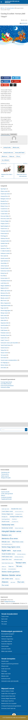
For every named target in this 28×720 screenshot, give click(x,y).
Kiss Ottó (3, 275)
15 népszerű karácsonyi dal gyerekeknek (11, 706)
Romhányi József (5, 335)
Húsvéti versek (4, 258)
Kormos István (4, 278)
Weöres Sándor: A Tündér (7, 691)
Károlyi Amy (3, 273)
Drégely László (4, 223)
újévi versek (13, 582)
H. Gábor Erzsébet (5, 250)
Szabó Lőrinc (4, 337)
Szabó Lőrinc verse (7, 559)
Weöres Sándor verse (11, 575)
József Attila (3, 263)
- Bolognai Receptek (6, 477)
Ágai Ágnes (3, 188)
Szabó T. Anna (4, 340)
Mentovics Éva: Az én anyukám (8, 703)
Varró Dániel (4, 357)
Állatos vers (17, 578)
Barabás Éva (4, 201)
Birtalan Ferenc (4, 206)
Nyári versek (4, 315)
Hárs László (3, 255)
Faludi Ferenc (4, 228)
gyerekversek (24, 23)
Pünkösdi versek (5, 332)
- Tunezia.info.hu (5, 474)
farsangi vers (4, 516)
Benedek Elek (4, 203)
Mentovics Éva (4, 293)
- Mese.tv (3, 495)
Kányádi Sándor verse (11, 531)
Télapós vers (4, 566)
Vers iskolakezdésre (12, 569)
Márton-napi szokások (6, 651)
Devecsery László (5, 218)
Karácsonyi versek (5, 270)
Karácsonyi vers (8, 525)
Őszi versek (3, 328)
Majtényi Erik (4, 288)
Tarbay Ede (3, 350)
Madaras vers (6, 535)
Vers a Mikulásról (5, 160)
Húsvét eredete (5, 646)
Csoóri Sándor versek (7, 511)
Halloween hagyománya (7, 638)
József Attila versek (15, 521)
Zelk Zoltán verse (7, 578)
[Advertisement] (14, 62)
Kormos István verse (19, 528)
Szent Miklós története (6, 383)
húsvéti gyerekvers (6, 519)
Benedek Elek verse (16, 508)
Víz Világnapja (4, 362)
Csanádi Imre (4, 208)
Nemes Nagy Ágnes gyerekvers (7, 544)
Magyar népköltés (5, 285)
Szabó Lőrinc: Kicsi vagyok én (8, 693)
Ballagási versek (5, 198)
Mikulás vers (4, 156)
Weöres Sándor (4, 365)
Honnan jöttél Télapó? (20, 152)
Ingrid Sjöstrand (4, 260)
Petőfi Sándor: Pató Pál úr (7, 701)
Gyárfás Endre (4, 243)
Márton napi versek (5, 290)
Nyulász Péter (4, 318)
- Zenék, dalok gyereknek (7, 493)
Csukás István (4, 213)
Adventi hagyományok (6, 636)
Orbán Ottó (3, 320)
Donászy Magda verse (7, 514)
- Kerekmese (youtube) (6, 497)
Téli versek (3, 355)
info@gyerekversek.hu (9, 601)
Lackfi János (4, 283)
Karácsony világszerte (6, 643)
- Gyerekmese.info (5, 472)
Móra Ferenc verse (17, 542)
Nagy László (4, 308)
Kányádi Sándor (4, 268)
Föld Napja (3, 236)
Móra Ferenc (4, 300)
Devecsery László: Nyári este (8, 708)
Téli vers (18, 156)
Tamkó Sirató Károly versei (7, 563)
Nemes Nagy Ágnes (5, 310)
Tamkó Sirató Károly (5, 345)
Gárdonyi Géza (4, 238)
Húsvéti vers (14, 519)
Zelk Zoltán (3, 367)
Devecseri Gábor (5, 216)
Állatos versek (4, 191)
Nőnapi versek (4, 313)
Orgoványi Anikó (5, 323)
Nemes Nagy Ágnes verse (11, 547)
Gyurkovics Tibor (5, 248)
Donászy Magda (5, 221)
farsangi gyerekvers (18, 514)
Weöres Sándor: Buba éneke (8, 696)
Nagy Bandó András (5, 305)
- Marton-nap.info (5, 476)
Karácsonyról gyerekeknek (7, 385)
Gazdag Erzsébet (7, 147)
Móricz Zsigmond (5, 303)
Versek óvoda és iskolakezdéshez (9, 360)
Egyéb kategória (5, 226)
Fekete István (4, 233)
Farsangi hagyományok (6, 382)
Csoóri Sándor (4, 211)
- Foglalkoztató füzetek (6, 499)
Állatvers (5, 582)
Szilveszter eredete (5, 387)
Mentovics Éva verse (10, 538)
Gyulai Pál (3, 246)
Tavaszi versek (4, 352)
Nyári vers (6, 550)
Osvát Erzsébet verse (8, 554)
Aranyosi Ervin (4, 196)
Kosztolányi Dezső (5, 280)
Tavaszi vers (20, 563)
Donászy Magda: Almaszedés (8, 698)
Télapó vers (11, 156)
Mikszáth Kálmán (5, 295)
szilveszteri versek (18, 559)
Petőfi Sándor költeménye (21, 554)
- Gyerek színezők (5, 491)
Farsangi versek (4, 231)
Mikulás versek (16, 147)
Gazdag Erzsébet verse (8, 152)
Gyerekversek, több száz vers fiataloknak (12, 2)
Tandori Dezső (4, 347)
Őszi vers (20, 582)
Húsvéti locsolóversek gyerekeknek (9, 663)
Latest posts (13, 134)
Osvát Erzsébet (4, 325)
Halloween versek (5, 253)
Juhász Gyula (4, 265)
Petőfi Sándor (4, 330)
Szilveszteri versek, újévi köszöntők (9, 342)
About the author (5, 134)
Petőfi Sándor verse (7, 556)
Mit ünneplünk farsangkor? (7, 633)
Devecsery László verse (19, 511)
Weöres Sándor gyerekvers (11, 572)
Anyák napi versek (5, 193)
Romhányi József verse (19, 556)
